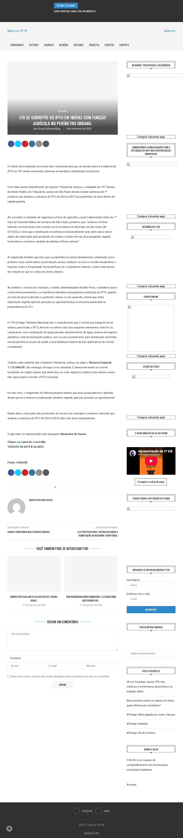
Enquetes (94, 45)
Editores (79, 45)
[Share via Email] (68, 487)
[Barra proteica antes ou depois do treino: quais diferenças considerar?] (34, 574)
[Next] (86, 5)
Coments (15, 658)
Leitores (34, 45)
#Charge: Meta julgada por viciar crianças (151, 714)
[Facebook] (89, 17)
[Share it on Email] (39, 144)
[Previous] (81, 5)
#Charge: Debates (137, 723)
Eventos (109, 45)
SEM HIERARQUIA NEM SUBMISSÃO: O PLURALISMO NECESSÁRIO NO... (91, 598)
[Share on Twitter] (18, 144)
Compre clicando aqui (151, 136)
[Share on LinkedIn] (32, 144)
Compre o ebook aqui (150, 481)
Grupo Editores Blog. (49, 128)
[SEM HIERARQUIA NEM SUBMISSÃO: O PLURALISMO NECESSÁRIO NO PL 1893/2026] (91, 574)
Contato (124, 45)
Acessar (132, 784)
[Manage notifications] (9, 829)
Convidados (17, 45)
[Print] (46, 144)
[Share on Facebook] (11, 144)
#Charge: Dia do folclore (141, 732)
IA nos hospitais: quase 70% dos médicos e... (75, 11)
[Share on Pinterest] (25, 144)
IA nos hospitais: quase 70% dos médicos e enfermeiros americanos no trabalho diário (150, 686)
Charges (49, 45)
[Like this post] (58, 487)
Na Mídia (63, 45)
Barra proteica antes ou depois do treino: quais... (34, 598)
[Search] (173, 45)
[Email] (94, 17)
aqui (19, 442)
